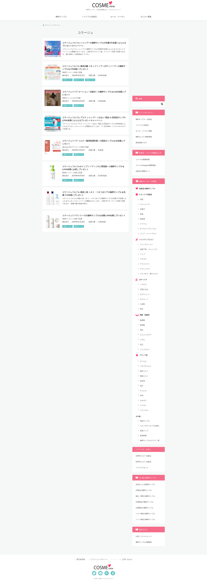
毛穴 (141, 344)
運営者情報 (80, 559)
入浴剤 (142, 304)
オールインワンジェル (148, 229)
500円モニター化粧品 (143, 462)
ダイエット (144, 299)
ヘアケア (143, 284)
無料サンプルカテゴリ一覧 (149, 440)
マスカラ (143, 259)
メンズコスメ (145, 349)
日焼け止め (144, 289)
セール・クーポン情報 (144, 131)
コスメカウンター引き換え (149, 426)
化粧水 (142, 209)
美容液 (142, 219)
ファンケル (144, 410)
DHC (142, 395)
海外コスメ (144, 371)
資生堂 (142, 381)
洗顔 (141, 199)
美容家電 (143, 435)
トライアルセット (142, 467)
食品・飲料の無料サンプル (145, 496)
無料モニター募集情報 (144, 137)
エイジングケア (145, 335)
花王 (141, 386)
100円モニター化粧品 (143, 456)
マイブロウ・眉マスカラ (149, 273)
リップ (142, 254)
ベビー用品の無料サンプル (145, 513)
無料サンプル (61, 17)
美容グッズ (144, 431)
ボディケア (143, 280)
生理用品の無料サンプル (144, 502)
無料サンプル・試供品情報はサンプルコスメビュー (103, 9)
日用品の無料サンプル (144, 490)
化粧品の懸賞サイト (143, 171)
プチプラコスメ (145, 366)
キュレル (143, 391)
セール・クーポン (117, 17)
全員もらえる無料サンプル (145, 484)
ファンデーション (146, 244)
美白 (141, 330)
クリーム (143, 224)
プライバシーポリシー (99, 559)
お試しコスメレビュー (144, 536)
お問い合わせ (127, 559)
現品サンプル (145, 421)
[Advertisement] (148, 61)
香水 (141, 309)
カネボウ (143, 400)
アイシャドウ (145, 269)
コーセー (143, 405)
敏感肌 (142, 320)
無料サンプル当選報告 (144, 542)
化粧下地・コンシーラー (149, 249)
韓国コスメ (144, 376)
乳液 (141, 214)
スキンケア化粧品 (145, 194)
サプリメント (145, 294)
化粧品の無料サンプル (147, 188)
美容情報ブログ (141, 143)
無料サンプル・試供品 (144, 119)
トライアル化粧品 (89, 17)
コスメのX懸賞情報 (143, 159)
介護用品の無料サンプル (144, 508)
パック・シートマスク (148, 233)
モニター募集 (145, 17)
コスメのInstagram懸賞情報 (146, 165)
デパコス (143, 361)
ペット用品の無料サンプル (145, 519)
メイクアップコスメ (146, 239)
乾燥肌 (142, 325)
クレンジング (145, 204)
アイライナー (145, 264)
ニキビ (142, 340)
